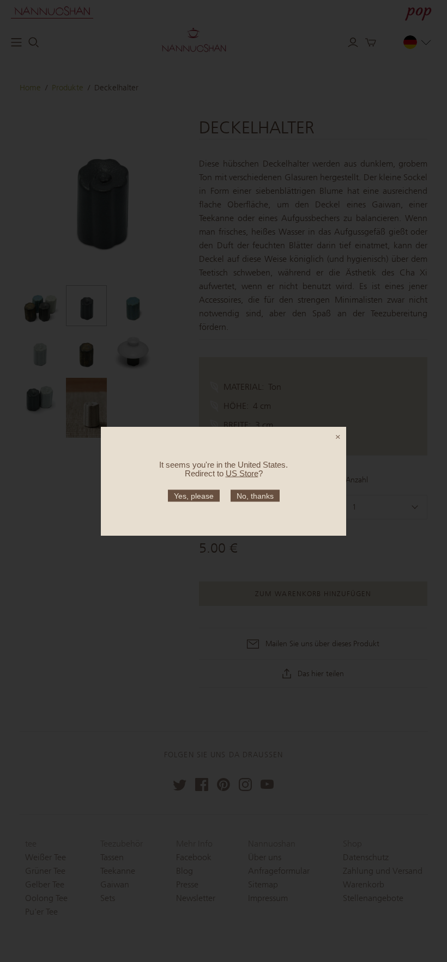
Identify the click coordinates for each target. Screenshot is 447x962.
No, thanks (255, 495)
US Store (242, 472)
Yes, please (194, 495)
